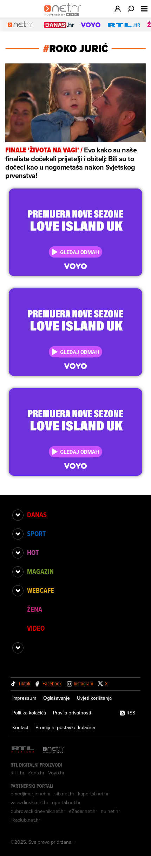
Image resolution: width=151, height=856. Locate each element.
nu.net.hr (110, 811)
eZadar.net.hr (83, 811)
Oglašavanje (56, 697)
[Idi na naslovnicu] (64, 16)
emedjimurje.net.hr (31, 793)
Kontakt (20, 727)
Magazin (40, 571)
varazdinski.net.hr (29, 802)
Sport (36, 534)
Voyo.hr (56, 772)
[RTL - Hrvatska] (23, 750)
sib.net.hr (64, 793)
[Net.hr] (54, 750)
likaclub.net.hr (25, 819)
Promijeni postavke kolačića (65, 727)
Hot (33, 552)
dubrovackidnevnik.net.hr (38, 811)
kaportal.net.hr (93, 793)
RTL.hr (18, 772)
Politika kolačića (29, 712)
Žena (34, 609)
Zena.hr (36, 772)
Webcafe (40, 590)
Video (36, 628)
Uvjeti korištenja (94, 697)
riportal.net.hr (66, 802)
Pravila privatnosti (72, 712)
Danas (37, 515)
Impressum (24, 697)
